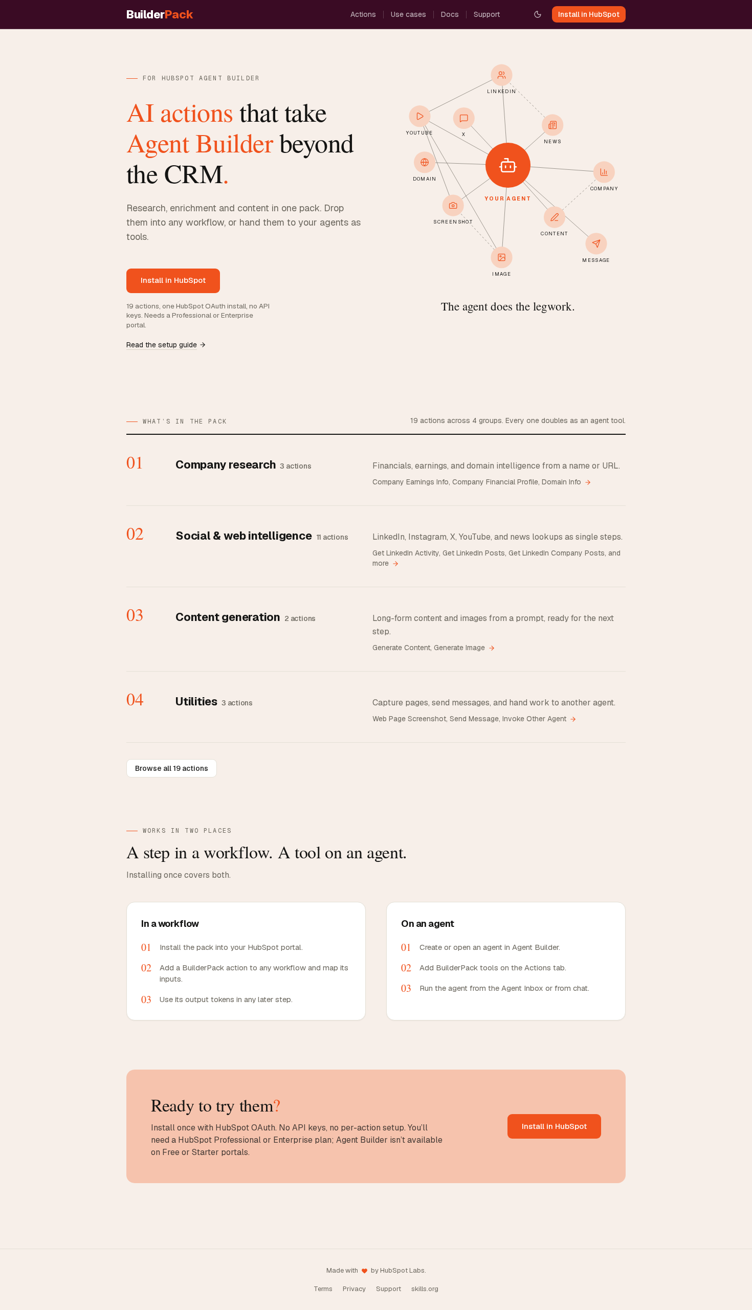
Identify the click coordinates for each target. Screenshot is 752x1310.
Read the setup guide (161, 344)
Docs (450, 14)
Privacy (354, 1288)
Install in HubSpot (589, 14)
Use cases (408, 14)
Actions (363, 14)
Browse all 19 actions (171, 768)
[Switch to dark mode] (537, 14)
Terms (323, 1288)
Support (487, 14)
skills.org (424, 1288)
